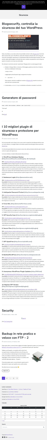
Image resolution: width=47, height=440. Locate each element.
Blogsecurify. (36, 54)
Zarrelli (5, 31)
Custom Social (11, 437)
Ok (23, 7)
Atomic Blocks (9, 435)
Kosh (5, 114)
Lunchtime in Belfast (13, 392)
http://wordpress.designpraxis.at (28, 255)
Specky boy (4, 146)
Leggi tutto (5, 370)
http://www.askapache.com (34, 192)
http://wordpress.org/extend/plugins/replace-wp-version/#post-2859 (20, 289)
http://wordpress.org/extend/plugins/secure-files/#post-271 (18, 231)
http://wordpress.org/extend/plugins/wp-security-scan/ (17, 218)
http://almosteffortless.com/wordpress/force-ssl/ (16, 206)
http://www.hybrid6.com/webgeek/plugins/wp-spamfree (17, 244)
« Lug (3, 420)
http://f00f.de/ (36, 271)
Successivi (17, 378)
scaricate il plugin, (16, 85)
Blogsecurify (30, 80)
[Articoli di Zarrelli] (3, 31)
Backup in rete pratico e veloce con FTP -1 (12, 347)
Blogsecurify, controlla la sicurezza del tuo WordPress (22, 26)
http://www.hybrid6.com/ (23, 242)
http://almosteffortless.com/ (21, 204)
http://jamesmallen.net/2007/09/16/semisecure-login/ (16, 180)
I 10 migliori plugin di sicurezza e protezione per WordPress (20, 131)
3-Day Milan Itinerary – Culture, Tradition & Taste (19, 389)
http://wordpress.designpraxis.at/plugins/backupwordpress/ (18, 257)
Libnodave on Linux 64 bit (16, 397)
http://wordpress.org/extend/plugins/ (15, 286)
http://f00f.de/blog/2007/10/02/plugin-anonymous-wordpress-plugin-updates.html (24, 274)
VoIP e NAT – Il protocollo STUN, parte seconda (19, 394)
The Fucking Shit (8, 321)
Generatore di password (19, 98)
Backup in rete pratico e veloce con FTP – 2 (19, 336)
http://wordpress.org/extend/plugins (28, 215)
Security (8, 310)
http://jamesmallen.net (24, 177)
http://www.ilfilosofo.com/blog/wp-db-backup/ (18, 159)
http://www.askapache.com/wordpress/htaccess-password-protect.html (21, 195)
